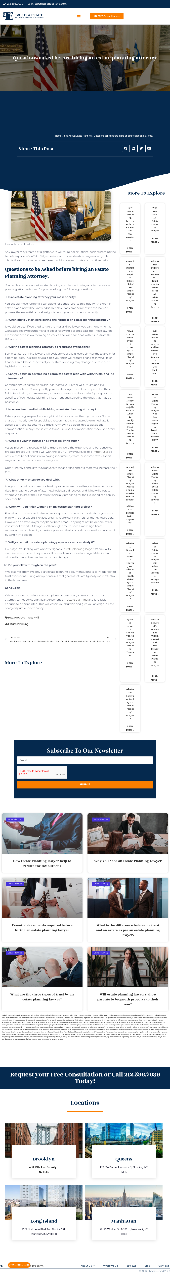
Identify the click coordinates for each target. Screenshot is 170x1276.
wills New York (62, 1032)
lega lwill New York (21, 1015)
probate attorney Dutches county (131, 1018)
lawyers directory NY (126, 1025)
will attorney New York (70, 1027)
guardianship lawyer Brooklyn (98, 1037)
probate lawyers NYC (93, 1022)
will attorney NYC (83, 1027)
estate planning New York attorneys (56, 1034)
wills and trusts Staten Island (132, 1030)
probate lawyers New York (77, 1022)
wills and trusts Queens (115, 1030)
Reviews (131, 1266)
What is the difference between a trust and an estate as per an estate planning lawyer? (155, 286)
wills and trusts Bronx (39, 1030)
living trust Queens (117, 1015)
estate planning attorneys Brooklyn (142, 1032)
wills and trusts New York (87, 1030)
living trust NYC (106, 1015)
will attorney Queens (96, 1027)
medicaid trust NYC (28, 1018)
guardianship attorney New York (19, 1037)
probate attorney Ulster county (137, 1020)
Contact (163, 1266)
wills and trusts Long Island (70, 1030)
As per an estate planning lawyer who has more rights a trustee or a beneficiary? (155, 417)
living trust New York (94, 1015)
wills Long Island (52, 1032)
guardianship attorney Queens (56, 1037)
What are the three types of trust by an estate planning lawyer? (130, 349)
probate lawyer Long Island (28, 1022)
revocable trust (22, 1027)
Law (10, 617)
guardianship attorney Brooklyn (142, 1034)
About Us (86, 1266)
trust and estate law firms (122, 1032)
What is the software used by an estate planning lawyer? (130, 704)
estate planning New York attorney (34, 1034)
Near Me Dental (46, 1039)
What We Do (110, 1266)
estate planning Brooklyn (15, 1034)
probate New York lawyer (16, 1025)
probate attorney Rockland (81, 1020)
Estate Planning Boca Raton (158, 1030)
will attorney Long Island (55, 1027)
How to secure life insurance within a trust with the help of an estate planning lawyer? (155, 644)
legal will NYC (31, 1015)
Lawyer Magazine (22, 1032)
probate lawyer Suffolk (126, 1022)
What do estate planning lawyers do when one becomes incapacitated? (155, 563)
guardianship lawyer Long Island (118, 1037)
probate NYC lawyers (45, 1025)
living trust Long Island (81, 1015)
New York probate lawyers (95, 1018)
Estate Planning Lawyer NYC (157, 1037)
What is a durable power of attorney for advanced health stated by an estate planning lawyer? (130, 571)
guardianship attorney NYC (38, 1037)
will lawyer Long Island (140, 1027)
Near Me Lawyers (57, 1039)
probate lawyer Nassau (45, 1022)
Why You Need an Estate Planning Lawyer (155, 219)
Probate (19, 617)
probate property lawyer (78, 1025)
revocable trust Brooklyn (93, 1025)
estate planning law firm (29, 17)
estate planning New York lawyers (121, 1034)
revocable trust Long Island (110, 1025)
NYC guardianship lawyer (113, 1018)
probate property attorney (60, 1025)
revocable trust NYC (156, 1025)
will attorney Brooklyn (41, 1027)
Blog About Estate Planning (77, 135)
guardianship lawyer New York (138, 1037)
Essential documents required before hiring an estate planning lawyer (130, 281)
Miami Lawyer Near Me (9, 1032)
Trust (29, 617)
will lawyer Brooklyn (126, 1027)
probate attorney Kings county (152, 1018)
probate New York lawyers (105, 1032)
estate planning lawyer (78, 549)
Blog (147, 1266)
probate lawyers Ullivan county (143, 1022)
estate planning (77, 599)
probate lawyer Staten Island (109, 1022)
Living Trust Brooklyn (30, 1266)
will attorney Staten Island (111, 1027)
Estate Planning (18, 624)
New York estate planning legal (77, 1018)
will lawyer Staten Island (25, 1030)
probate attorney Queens (65, 1020)
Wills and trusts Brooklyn (54, 1030)
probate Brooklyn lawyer (155, 1020)
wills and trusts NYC (101, 1030)
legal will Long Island (8, 1015)
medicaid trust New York (13, 1018)
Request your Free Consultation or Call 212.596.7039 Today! (85, 1078)
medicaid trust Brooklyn (145, 1015)
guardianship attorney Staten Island (77, 1037)
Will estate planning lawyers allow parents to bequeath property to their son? (155, 352)
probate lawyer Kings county (11, 1022)
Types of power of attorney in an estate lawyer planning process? (130, 637)
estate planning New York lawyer (99, 1034)
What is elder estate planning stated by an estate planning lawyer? (155, 485)
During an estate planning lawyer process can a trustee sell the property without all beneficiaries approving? (130, 495)
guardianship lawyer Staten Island (30, 1039)
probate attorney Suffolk (98, 1020)
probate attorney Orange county (25, 1020)
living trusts (100, 451)
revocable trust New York (141, 1025)
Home (58, 135)
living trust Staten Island (130, 1015)
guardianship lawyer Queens (11, 1039)
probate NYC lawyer (31, 1025)
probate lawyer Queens (60, 1022)
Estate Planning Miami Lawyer (37, 1032)
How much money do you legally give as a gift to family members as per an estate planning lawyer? (130, 420)
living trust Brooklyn (68, 1015)
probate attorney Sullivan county (117, 1020)
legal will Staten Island (54, 1015)
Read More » (130, 250)
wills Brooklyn (145, 1030)
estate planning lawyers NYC (87, 1032)
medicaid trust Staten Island (58, 1018)
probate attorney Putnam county (46, 1020)
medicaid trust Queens (42, 1018)
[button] (79, 16)
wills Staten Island (72, 1032)
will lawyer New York (154, 1027)
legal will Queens (41, 1015)
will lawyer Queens (11, 1030)
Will (36, 617)
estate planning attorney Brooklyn (78, 1034)
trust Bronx (30, 1027)
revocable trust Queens (9, 1027)
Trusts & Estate (29, 15)
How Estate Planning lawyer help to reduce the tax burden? (130, 224)
